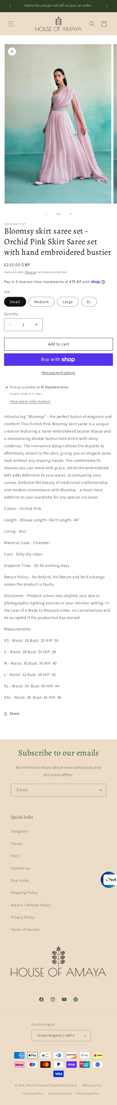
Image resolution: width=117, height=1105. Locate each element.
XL (89, 301)
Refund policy (92, 1085)
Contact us (20, 868)
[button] (11, 24)
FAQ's (15, 855)
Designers (19, 831)
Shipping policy (87, 1093)
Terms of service (59, 1093)
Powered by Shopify (64, 1085)
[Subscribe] (100, 790)
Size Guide (20, 880)
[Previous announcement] (10, 6)
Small (15, 301)
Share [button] (15, 713)
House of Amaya (37, 1085)
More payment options (58, 372)
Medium (41, 301)
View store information (30, 401)
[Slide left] (47, 214)
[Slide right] (70, 214)
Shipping (30, 272)
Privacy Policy (23, 917)
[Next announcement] (107, 6)
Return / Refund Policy (31, 905)
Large (68, 301)
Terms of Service (25, 929)
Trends (17, 843)
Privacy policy (33, 1093)
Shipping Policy (24, 892)
